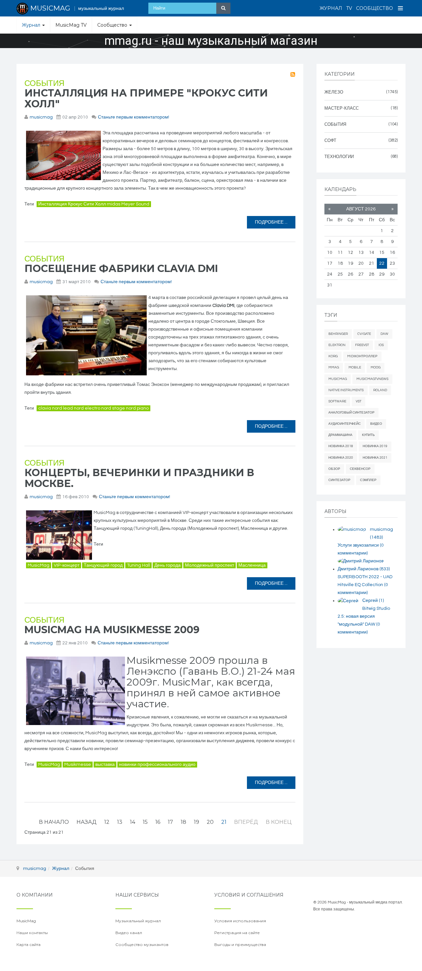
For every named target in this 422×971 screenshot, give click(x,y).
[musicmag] (352, 530)
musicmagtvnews (372, 379)
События (44, 83)
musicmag (41, 117)
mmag (333, 367)
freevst (362, 345)
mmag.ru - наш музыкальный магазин (211, 41)
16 (157, 822)
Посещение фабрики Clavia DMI (121, 268)
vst (358, 401)
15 (145, 822)
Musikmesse (77, 764)
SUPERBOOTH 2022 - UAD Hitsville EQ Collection (365, 585)
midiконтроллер (362, 356)
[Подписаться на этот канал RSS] (292, 74)
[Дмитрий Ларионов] (361, 561)
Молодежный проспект (209, 565)
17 (170, 822)
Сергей (373, 600)
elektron (337, 345)
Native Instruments (346, 390)
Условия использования (240, 920)
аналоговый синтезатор (351, 412)
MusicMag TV (71, 25)
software (337, 401)
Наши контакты (32, 932)
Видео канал (128, 932)
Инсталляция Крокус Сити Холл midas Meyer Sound (93, 204)
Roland (380, 390)
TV (349, 8)
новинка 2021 (375, 457)
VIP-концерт (66, 565)
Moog (375, 367)
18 (183, 822)
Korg (333, 356)
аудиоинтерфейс (344, 423)
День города (167, 565)
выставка (105, 764)
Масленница (252, 565)
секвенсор (360, 469)
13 (119, 822)
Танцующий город (103, 565)
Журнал (330, 8)
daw (384, 334)
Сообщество (374, 8)
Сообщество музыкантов (141, 944)
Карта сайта (28, 944)
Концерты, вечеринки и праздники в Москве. (139, 478)
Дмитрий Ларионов (364, 569)
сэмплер (368, 480)
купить (368, 435)
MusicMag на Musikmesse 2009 (111, 630)
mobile (354, 367)
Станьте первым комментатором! (133, 117)
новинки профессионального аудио (157, 764)
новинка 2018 (340, 446)
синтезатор (339, 480)
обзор (334, 469)
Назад (86, 822)
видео (376, 423)
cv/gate (364, 334)
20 (210, 822)
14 (132, 822)
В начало (54, 822)
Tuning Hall (138, 565)
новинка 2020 (340, 457)
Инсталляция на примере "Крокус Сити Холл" (146, 98)
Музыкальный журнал (138, 920)
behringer (338, 334)
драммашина (340, 435)
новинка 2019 (375, 446)
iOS (381, 345)
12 (106, 822)
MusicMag (38, 565)
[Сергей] (348, 601)
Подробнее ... (271, 222)
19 (196, 822)
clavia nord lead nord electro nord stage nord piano (93, 408)
